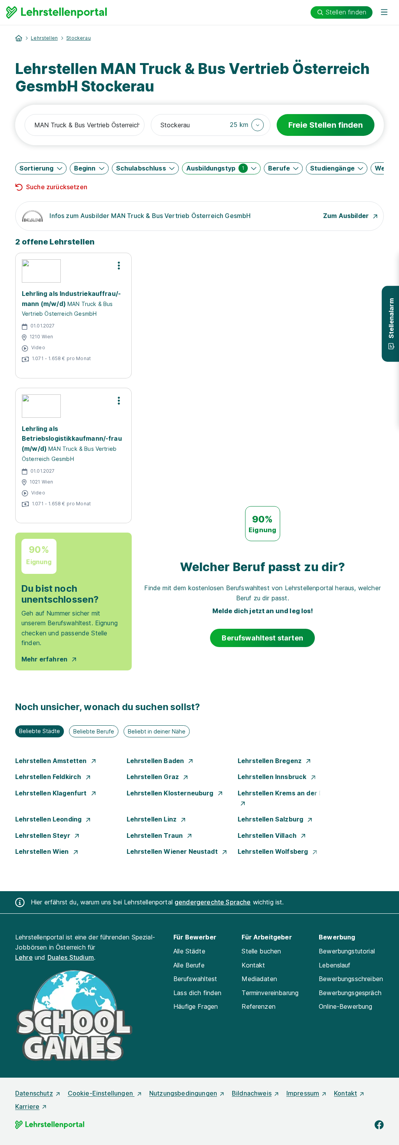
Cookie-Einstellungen (101, 1093)
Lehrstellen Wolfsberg (274, 851)
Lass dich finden (197, 993)
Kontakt (253, 965)
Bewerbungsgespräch (350, 993)
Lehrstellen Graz (154, 777)
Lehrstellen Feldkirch (49, 777)
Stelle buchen (261, 951)
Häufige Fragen (195, 1006)
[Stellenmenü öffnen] (118, 265)
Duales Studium (71, 957)
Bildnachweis (252, 1093)
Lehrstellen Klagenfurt (51, 793)
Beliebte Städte (39, 731)
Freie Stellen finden (325, 125)
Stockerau (78, 38)
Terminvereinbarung (270, 993)
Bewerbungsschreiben (351, 979)
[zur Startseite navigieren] (18, 38)
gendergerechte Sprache (213, 902)
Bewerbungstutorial (347, 951)
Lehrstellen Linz (152, 819)
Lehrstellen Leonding (49, 819)
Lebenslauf (335, 965)
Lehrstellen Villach (268, 835)
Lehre (24, 957)
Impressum (302, 1093)
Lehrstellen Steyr (43, 835)
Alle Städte (189, 951)
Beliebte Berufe (93, 731)
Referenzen (258, 1006)
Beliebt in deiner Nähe (156, 731)
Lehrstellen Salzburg (271, 819)
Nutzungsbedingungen (183, 1093)
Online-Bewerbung (346, 1006)
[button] (247, 124)
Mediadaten (259, 979)
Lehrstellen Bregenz (270, 761)
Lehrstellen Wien (43, 851)
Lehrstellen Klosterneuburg (171, 793)
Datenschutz (34, 1093)
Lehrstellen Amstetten (51, 761)
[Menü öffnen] (384, 12)
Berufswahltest (195, 979)
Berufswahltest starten (262, 638)
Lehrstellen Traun (156, 835)
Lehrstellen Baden (156, 761)
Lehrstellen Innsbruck (273, 777)
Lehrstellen (44, 38)
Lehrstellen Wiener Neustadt (173, 851)
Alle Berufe (189, 965)
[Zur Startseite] (56, 12)
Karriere (27, 1106)
